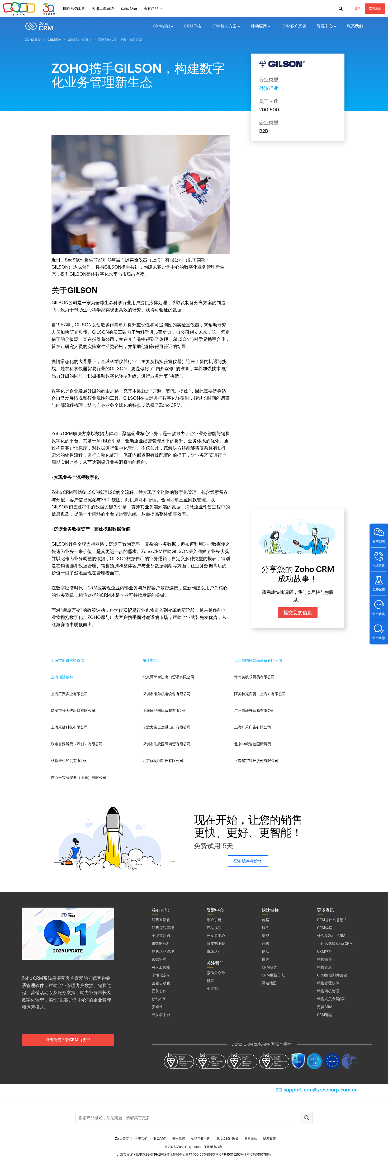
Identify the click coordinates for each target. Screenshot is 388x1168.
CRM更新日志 (273, 975)
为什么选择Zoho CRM (335, 943)
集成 (265, 935)
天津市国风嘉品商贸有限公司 (258, 660)
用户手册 (214, 920)
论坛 (265, 951)
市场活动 (214, 951)
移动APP (159, 999)
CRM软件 (324, 951)
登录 (357, 8)
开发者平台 (161, 1015)
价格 (265, 920)
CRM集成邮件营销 (332, 975)
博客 (265, 959)
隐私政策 (269, 1138)
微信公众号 (216, 973)
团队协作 (159, 991)
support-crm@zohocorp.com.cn (321, 1089)
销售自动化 (161, 920)
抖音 (210, 981)
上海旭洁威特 (62, 677)
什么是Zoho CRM (331, 935)
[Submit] (306, 1117)
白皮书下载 (216, 943)
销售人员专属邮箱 (332, 999)
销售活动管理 (163, 951)
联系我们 (355, 26)
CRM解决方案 (224, 26)
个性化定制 (161, 975)
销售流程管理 (163, 928)
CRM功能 (161, 26)
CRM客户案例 (293, 26)
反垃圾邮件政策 (227, 1138)
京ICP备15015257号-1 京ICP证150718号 (243, 1154)
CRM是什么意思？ (332, 920)
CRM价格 (192, 26)
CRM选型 (324, 1015)
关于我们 (141, 1138)
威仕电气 (150, 660)
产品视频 (214, 928)
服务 (265, 928)
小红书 (212, 988)
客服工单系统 (103, 8)
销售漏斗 (324, 959)
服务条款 (250, 1138)
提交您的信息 (297, 612)
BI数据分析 (161, 943)
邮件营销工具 (74, 8)
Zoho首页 (33, 40)
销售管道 (324, 967)
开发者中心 (216, 935)
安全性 (157, 1007)
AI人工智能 (161, 967)
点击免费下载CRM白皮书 (67, 1039)
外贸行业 (268, 88)
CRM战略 (324, 928)
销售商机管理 (328, 991)
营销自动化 (161, 983)
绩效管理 (159, 959)
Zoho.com (29, 8)
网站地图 (269, 983)
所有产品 (151, 8)
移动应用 (259, 26)
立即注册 (375, 8)
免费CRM (324, 1007)
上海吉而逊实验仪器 (67, 660)
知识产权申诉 (200, 1138)
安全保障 (178, 1138)
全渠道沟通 (161, 935)
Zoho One (129, 8)
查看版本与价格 (248, 861)
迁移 (265, 943)
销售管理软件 (328, 983)
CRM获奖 (269, 967)
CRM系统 (54, 40)
